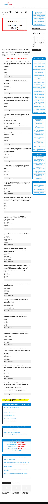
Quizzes (23, 7)
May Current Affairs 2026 (39, 19)
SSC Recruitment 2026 (16, 448)
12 (37, 39)
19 (37, 40)
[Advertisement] (16, 40)
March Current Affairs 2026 (39, 22)
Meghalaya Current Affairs (39, 93)
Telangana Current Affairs (39, 106)
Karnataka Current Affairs (39, 84)
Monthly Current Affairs (39, 24)
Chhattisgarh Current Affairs (39, 69)
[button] (44, 7)
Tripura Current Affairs (39, 108)
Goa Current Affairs (39, 72)
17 (33, 40)
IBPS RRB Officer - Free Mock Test (11, 407)
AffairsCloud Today (39, 13)
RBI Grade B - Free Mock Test (10, 420)
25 (35, 42)
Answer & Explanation (8, 76)
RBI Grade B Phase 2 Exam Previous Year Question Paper (39, 144)
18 (35, 40)
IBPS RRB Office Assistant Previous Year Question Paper (39, 137)
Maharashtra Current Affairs (39, 87)
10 (33, 39)
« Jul (33, 46)
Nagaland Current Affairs (39, 96)
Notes (28, 7)
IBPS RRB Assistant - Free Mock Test (12, 410)
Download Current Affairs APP (10, 429)
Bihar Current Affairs (39, 68)
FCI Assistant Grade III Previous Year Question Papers (39, 185)
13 (39, 39)
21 (41, 40)
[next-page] (5, 496)
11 (35, 39)
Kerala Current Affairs (39, 85)
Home (4, 7)
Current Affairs (9, 7)
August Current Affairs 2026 (39, 15)
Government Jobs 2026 (16, 444)
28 (41, 42)
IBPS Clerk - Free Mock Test (10, 418)
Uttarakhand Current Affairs (39, 111)
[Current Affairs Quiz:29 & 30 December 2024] (16, 488)
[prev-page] (3, 496)
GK (19, 7)
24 (33, 42)
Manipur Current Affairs (39, 91)
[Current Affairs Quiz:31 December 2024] (6, 488)
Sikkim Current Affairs (39, 102)
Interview (38, 7)
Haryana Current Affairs (39, 75)
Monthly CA (15, 7)
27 (39, 42)
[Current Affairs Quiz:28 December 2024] (26, 488)
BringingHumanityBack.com (39, 53)
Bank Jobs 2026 (16, 442)
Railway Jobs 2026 (16, 446)
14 (41, 39)
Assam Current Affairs (39, 66)
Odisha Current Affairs (39, 97)
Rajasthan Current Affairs (39, 100)
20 (39, 40)
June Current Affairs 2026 (39, 18)
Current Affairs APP (39, 12)
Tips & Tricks (33, 7)
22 (43, 40)
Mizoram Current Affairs (39, 94)
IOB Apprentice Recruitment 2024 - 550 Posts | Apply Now (16, 462)
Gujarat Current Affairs (39, 74)
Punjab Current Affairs (39, 99)
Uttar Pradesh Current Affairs (39, 109)
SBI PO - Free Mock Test (9, 415)
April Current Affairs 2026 (39, 21)
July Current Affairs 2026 (39, 16)
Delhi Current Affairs (39, 71)
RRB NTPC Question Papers (39, 188)
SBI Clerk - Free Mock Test (10, 412)
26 (37, 42)
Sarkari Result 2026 (16, 450)
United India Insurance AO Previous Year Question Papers (39, 160)
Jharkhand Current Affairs (39, 82)
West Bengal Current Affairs (39, 112)
